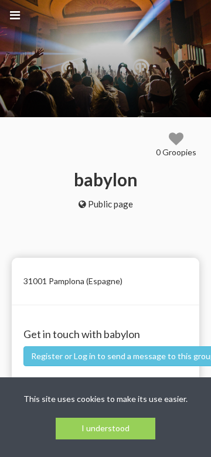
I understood (105, 428)
